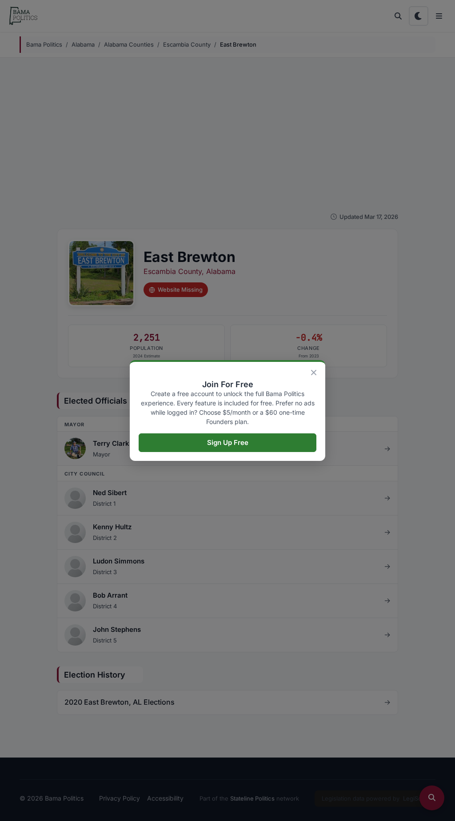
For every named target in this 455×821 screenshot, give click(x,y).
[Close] (314, 372)
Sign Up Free (227, 442)
